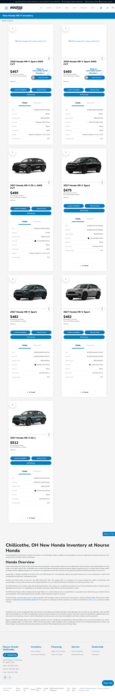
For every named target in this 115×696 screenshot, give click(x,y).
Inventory (36, 646)
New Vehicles (35, 651)
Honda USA (74, 689)
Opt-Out (68, 689)
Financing (56, 646)
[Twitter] (10, 677)
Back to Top (109, 534)
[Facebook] (5, 677)
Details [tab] (24, 103)
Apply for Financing (58, 651)
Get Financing (31, 94)
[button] (49, 58)
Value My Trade (41, 90)
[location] (62, 1)
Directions (95, 654)
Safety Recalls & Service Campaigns (57, 689)
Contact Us (12, 655)
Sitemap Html (38, 689)
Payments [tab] (37, 103)
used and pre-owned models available (24, 600)
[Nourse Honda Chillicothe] (13, 8)
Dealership (97, 646)
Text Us (108, 683)
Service (75, 646)
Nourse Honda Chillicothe (7, 689)
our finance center (89, 598)
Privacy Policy (18, 689)
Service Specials (77, 651)
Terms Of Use (26, 689)
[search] (113, 8)
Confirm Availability (20, 90)
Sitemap (33, 689)
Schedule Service (77, 654)
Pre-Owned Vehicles (38, 654)
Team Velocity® (91, 688)
